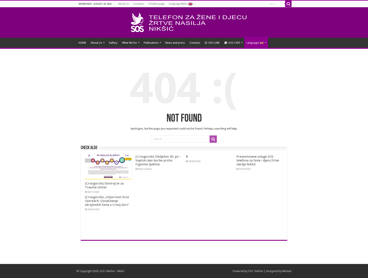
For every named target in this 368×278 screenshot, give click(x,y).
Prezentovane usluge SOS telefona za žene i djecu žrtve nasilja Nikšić (257, 160)
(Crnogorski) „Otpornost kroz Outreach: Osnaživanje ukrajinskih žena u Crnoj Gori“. (107, 201)
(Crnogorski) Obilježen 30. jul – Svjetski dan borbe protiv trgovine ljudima (158, 160)
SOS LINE (214, 42)
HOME (82, 42)
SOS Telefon (255, 271)
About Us (123, 3)
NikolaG (287, 271)
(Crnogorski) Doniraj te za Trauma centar (104, 185)
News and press (175, 42)
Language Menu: (178, 3)
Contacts (138, 3)
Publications (151, 42)
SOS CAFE (234, 42)
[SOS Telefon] (184, 22)
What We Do (129, 42)
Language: (253, 42)
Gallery (113, 42)
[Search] (288, 4)
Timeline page (156, 3)
